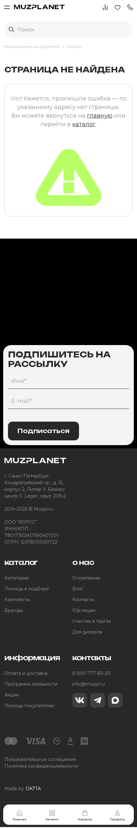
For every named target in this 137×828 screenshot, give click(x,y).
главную (99, 115)
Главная (19, 819)
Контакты (83, 599)
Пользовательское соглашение (40, 759)
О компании (86, 578)
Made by (22, 788)
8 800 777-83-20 (91, 673)
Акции (11, 695)
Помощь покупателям (29, 706)
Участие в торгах (91, 621)
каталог (84, 124)
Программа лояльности (31, 684)
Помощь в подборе (26, 589)
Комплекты (17, 599)
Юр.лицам (83, 610)
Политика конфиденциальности (41, 766)
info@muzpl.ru (88, 684)
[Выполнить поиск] (11, 29)
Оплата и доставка (25, 673)
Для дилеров (87, 632)
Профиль (117, 819)
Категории (16, 578)
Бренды (13, 610)
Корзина (85, 819)
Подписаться (43, 431)
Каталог (52, 819)
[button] (130, 7)
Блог (77, 589)
